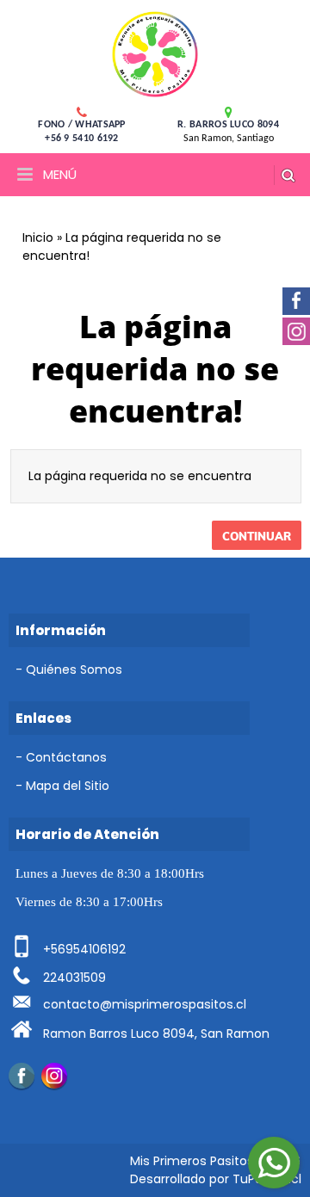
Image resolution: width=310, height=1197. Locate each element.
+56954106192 (84, 949)
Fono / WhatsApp (82, 125)
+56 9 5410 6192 (82, 138)
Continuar (256, 536)
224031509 (74, 977)
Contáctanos (66, 757)
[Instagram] (54, 1076)
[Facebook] (21, 1076)
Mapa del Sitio (67, 785)
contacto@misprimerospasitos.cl (144, 1004)
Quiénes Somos (74, 669)
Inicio (37, 237)
